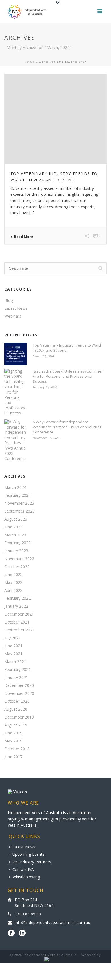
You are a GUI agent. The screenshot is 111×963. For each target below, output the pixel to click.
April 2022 (13, 590)
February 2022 (17, 598)
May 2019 (13, 740)
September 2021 (19, 630)
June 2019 (13, 733)
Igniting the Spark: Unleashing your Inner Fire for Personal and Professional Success (68, 376)
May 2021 (13, 653)
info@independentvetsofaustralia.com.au (52, 922)
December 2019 (19, 717)
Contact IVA (23, 869)
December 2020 (19, 685)
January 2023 (16, 550)
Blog (8, 300)
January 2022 (16, 606)
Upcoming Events (28, 854)
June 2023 (13, 527)
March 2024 (15, 487)
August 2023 (15, 519)
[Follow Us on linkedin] (22, 933)
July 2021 (12, 637)
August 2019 (15, 725)
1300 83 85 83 (28, 914)
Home (29, 62)
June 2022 (13, 574)
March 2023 (15, 535)
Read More (23, 236)
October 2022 (17, 566)
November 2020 (19, 693)
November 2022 (19, 558)
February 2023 (17, 542)
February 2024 (17, 495)
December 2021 (19, 614)
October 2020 (17, 701)
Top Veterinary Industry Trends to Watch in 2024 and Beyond (67, 348)
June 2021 (13, 645)
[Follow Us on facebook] (11, 933)
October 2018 (17, 748)
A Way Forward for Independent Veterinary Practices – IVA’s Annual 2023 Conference (67, 427)
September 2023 (19, 511)
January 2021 (16, 677)
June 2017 (13, 756)
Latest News (16, 308)
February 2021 (17, 669)
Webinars (12, 316)
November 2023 (19, 503)
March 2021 (15, 661)
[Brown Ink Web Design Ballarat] (55, 959)
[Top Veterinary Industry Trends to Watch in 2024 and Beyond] (55, 119)
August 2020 (15, 709)
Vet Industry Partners (31, 862)
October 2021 (17, 622)
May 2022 (13, 582)
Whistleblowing (26, 877)
